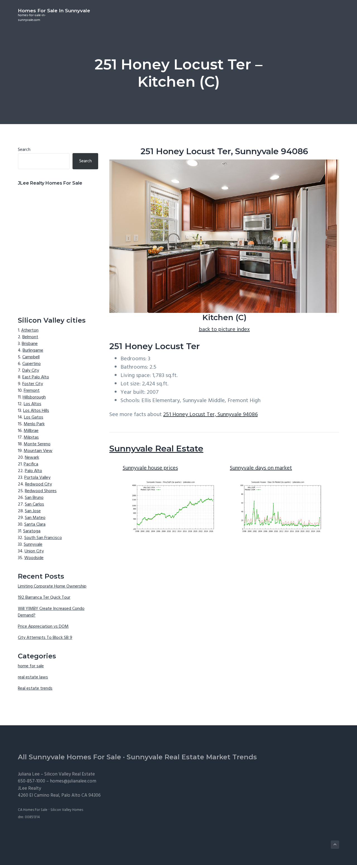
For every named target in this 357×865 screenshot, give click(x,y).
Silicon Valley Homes (66, 810)
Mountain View (38, 451)
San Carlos (34, 504)
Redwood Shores (41, 491)
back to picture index (224, 329)
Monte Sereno (37, 444)
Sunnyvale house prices (150, 468)
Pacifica (31, 464)
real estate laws (33, 677)
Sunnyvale (33, 544)
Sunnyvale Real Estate (156, 448)
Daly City (30, 370)
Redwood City (38, 484)
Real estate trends (35, 688)
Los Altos (32, 404)
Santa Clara (34, 524)
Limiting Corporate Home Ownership (52, 586)
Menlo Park (34, 424)
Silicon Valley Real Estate (69, 774)
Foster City (32, 384)
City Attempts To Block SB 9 (45, 637)
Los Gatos (33, 417)
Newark (32, 457)
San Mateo (35, 517)
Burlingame (33, 350)
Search (24, 149)
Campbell (31, 357)
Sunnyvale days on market (261, 468)
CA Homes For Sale (32, 810)
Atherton (29, 330)
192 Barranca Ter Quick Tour (44, 597)
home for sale (31, 666)
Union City (34, 551)
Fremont (32, 390)
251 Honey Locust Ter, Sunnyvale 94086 (210, 414)
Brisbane (30, 343)
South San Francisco (43, 538)
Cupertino (31, 364)
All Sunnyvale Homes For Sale (69, 757)
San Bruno (34, 497)
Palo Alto (33, 471)
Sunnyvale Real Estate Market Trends (192, 757)
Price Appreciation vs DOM (43, 626)
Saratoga (31, 531)
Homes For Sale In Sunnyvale (54, 10)
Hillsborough (34, 397)
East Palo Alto (35, 377)
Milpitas (31, 437)
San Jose (33, 511)
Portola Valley (37, 477)
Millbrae (31, 430)
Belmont (30, 337)
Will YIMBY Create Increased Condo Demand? (51, 612)
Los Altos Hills (36, 410)
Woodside (34, 558)
